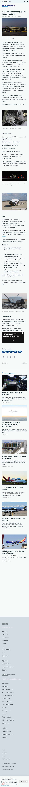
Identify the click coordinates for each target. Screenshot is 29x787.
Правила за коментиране (8, 766)
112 (3, 647)
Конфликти (6, 650)
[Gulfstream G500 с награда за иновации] (14, 389)
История (5, 656)
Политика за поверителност (9, 763)
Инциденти (6, 711)
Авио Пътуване (8, 720)
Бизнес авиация (8, 705)
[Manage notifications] (3, 783)
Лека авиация (7, 702)
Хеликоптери (7, 698)
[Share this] (2, 38)
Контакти (4, 753)
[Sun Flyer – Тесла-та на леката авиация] (14, 517)
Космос (4, 643)
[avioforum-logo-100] (8, 6)
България (5, 631)
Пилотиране (6, 717)
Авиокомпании (7, 689)
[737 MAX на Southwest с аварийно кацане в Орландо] (14, 549)
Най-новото (6, 664)
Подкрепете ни (5, 759)
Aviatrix (3, 16)
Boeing (4, 236)
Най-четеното (7, 667)
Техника (5, 640)
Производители (8, 695)
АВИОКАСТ (6, 723)
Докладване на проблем (8, 769)
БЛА (3, 653)
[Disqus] (14, 589)
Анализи (5, 686)
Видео (4, 670)
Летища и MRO (7, 692)
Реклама (4, 756)
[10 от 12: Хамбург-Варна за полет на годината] (14, 454)
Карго (4, 708)
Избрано (5, 661)
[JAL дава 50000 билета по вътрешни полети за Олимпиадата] (14, 420)
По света (5, 637)
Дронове (5, 714)
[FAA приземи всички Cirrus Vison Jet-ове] (14, 485)
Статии (5, 634)
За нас (3, 750)
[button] (24, 1)
